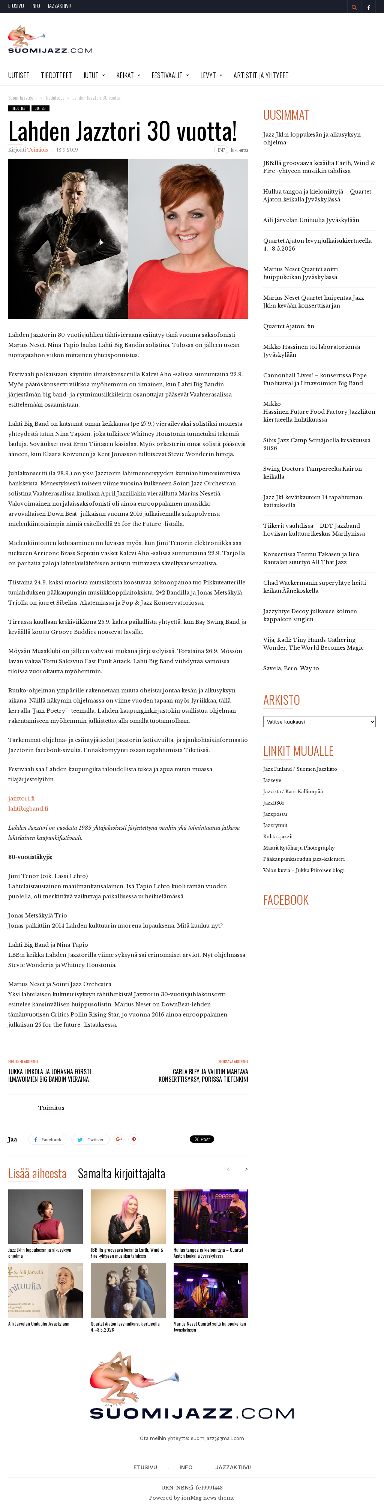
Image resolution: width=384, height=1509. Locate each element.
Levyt (208, 75)
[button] (354, 7)
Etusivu (16, 5)
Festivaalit (167, 75)
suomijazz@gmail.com (217, 1438)
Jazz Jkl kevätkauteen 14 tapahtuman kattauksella (312, 501)
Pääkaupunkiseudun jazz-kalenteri (304, 859)
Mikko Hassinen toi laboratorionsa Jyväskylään (311, 351)
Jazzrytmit (275, 825)
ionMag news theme (208, 1498)
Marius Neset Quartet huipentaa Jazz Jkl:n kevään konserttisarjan (313, 301)
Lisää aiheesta (37, 1174)
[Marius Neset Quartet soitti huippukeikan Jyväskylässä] (211, 1290)
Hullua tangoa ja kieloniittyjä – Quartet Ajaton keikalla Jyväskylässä (208, 1252)
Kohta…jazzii (277, 836)
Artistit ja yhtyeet (261, 75)
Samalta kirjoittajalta (121, 1174)
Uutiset (19, 75)
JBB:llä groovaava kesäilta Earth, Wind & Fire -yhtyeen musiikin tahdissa (127, 1252)
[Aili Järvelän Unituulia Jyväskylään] (45, 1290)
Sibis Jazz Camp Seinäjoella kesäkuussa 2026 (316, 444)
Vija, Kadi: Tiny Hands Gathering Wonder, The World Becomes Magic (313, 644)
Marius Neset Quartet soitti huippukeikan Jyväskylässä (210, 1326)
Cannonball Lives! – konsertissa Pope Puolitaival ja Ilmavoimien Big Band (315, 379)
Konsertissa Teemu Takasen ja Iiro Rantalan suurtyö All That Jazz (311, 558)
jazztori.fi (21, 798)
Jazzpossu (275, 814)
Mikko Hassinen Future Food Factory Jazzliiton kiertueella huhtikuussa (319, 412)
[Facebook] (369, 6)
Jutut (91, 75)
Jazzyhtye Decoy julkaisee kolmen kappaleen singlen (310, 615)
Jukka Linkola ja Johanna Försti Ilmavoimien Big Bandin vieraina (49, 1075)
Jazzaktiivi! (59, 5)
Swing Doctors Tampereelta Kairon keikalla (312, 472)
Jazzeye (272, 780)
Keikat (125, 75)
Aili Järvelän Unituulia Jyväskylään (38, 1323)
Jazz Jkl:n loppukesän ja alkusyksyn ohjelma (39, 1252)
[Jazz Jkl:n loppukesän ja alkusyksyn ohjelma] (45, 1216)
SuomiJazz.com (22, 97)
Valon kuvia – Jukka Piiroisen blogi (304, 870)
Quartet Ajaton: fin (288, 326)
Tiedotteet (56, 75)
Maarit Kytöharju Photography (299, 848)
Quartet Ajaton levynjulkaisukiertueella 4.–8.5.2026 (125, 1326)
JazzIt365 (274, 803)
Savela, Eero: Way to (291, 668)
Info (36, 5)
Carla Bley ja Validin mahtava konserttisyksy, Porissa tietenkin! (203, 1075)
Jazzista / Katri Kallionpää (293, 791)
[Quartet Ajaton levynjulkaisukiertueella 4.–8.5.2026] (128, 1290)
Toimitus (37, 150)
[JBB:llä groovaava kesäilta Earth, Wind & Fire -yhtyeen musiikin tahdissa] (128, 1216)
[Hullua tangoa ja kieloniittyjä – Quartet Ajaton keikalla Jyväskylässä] (211, 1216)
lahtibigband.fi (28, 808)
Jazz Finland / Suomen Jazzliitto (300, 769)
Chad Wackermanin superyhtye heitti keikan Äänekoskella (314, 587)
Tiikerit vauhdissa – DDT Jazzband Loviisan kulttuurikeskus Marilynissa (314, 530)
